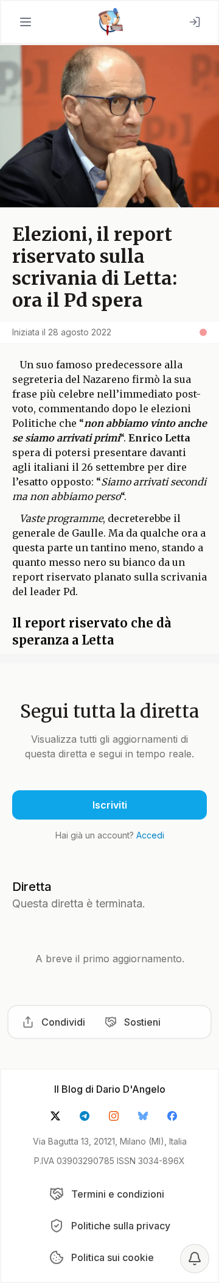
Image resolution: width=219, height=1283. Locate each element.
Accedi (150, 835)
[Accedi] (194, 22)
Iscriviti (109, 805)
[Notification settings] (194, 1258)
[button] (26, 22)
